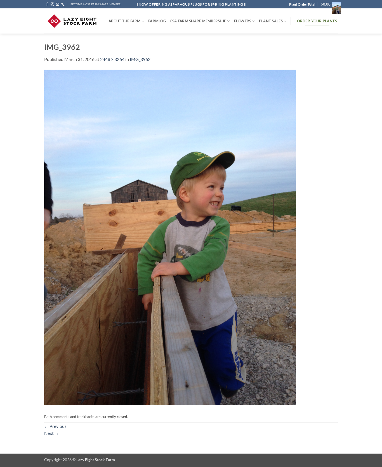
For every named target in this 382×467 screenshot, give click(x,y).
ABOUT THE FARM (125, 21)
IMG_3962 (140, 59)
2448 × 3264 (112, 59)
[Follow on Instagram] (52, 4)
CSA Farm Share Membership (198, 21)
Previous (55, 426)
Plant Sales (271, 21)
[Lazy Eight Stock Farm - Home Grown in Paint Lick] (72, 21)
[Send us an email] (57, 4)
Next (51, 433)
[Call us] (63, 4)
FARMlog (157, 21)
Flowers (242, 21)
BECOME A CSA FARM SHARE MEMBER (95, 4)
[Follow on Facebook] (47, 4)
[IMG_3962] (170, 236)
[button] (329, 4)
